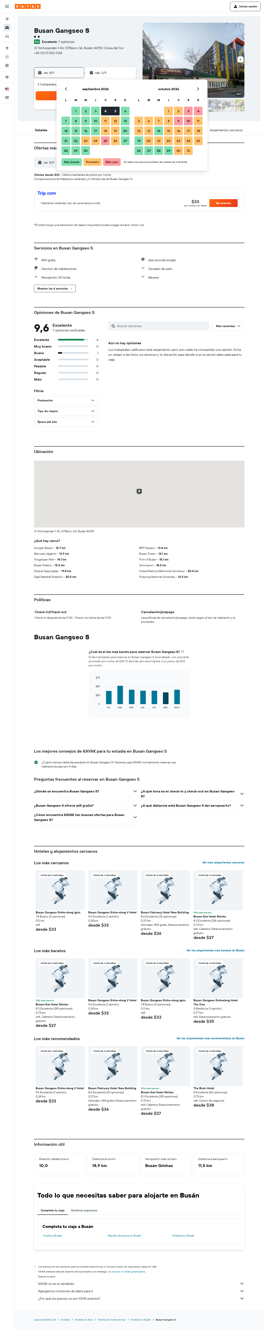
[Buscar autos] (7, 36)
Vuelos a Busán (52, 1235)
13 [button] (125, 121)
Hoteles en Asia (84, 1319)
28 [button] (66, 151)
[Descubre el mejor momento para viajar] (7, 65)
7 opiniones (66, 42)
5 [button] (115, 111)
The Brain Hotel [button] (203, 1088)
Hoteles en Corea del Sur (112, 1319)
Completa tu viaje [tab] (53, 1210)
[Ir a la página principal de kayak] (28, 6)
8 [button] (76, 121)
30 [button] (86, 151)
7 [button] (66, 121)
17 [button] (95, 131)
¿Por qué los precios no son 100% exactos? (69, 1298)
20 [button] (125, 131)
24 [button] (95, 141)
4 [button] (105, 111)
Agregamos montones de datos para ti (65, 1291)
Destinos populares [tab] (84, 1210)
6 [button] (125, 111)
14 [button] (65, 131)
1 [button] (75, 111)
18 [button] (105, 131)
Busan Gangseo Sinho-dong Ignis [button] (58, 912)
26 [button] (115, 141)
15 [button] (75, 131)
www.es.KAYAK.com (45, 1319)
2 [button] (86, 111)
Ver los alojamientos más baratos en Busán (215, 950)
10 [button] (95, 121)
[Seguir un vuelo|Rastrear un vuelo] (7, 57)
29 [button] (76, 151)
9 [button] (86, 121)
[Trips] (7, 77)
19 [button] (115, 131)
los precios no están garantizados (126, 1271)
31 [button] (188, 151)
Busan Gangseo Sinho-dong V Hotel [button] (112, 912)
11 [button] (105, 121)
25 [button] (105, 141)
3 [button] (96, 111)
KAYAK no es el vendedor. (56, 1284)
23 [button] (85, 141)
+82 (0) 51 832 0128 (48, 53)
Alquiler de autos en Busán (124, 1235)
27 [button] (125, 141)
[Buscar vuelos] (7, 19)
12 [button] (115, 121)
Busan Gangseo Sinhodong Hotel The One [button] (215, 1002)
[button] (7, 6)
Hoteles (65, 1319)
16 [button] (85, 131)
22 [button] (76, 141)
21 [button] (65, 141)
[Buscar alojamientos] (7, 28)
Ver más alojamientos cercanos (223, 862)
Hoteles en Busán (183, 1235)
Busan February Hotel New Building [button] (165, 912)
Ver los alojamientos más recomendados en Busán (210, 1038)
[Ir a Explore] (7, 48)
